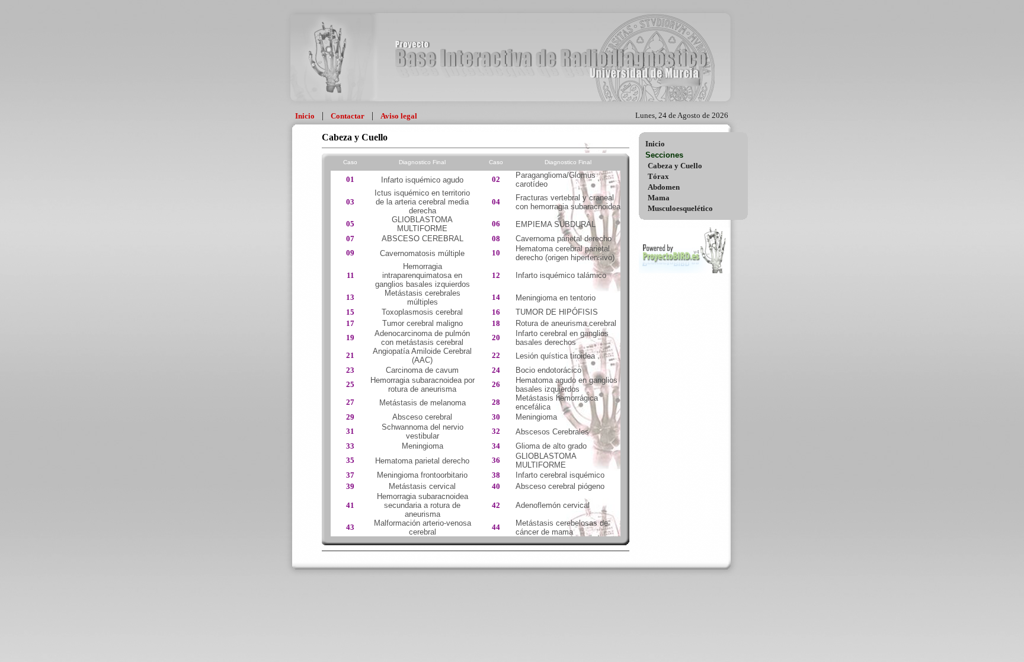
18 (496, 323)
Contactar (347, 115)
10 (496, 252)
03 (350, 201)
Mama (659, 197)
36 (496, 460)
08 (496, 238)
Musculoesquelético (680, 208)
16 (496, 312)
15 (350, 312)
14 (496, 297)
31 (350, 431)
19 (350, 337)
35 (350, 460)
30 (496, 416)
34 (496, 446)
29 (350, 416)
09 (350, 252)
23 (350, 370)
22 (496, 355)
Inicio (305, 115)
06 (496, 223)
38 (496, 475)
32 (496, 431)
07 (350, 238)
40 (496, 486)
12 (496, 275)
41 (350, 505)
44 (496, 527)
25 (350, 384)
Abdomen (664, 187)
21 (350, 355)
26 (496, 384)
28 (496, 402)
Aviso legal (398, 115)
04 (496, 201)
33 (350, 446)
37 (350, 475)
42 (496, 505)
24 (496, 370)
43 (350, 527)
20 (496, 337)
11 (350, 275)
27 (350, 402)
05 (350, 223)
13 (350, 297)
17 (350, 323)
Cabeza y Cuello (675, 165)
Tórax (658, 176)
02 (496, 179)
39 (350, 486)
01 (350, 179)
